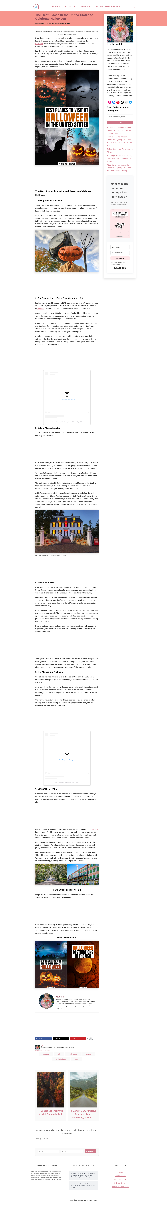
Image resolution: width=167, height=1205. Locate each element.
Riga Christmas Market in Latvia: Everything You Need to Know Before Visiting (119, 168)
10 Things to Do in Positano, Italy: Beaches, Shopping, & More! (119, 158)
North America (38, 1050)
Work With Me (120, 1179)
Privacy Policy (120, 1183)
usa (76, 1059)
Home (120, 1172)
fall (59, 1054)
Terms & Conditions (120, 1187)
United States (46, 1050)
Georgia (95, 829)
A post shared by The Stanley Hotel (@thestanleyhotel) (67, 422)
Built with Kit (120, 268)
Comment (90, 1151)
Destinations (120, 1176)
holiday (88, 1054)
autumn (46, 1054)
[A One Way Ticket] (36, 7)
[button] (120, 223)
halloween (73, 1054)
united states (61, 1059)
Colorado (40, 309)
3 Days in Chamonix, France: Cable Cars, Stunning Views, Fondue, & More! (119, 130)
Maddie (44, 1046)
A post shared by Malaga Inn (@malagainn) (67, 782)
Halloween (39, 44)
